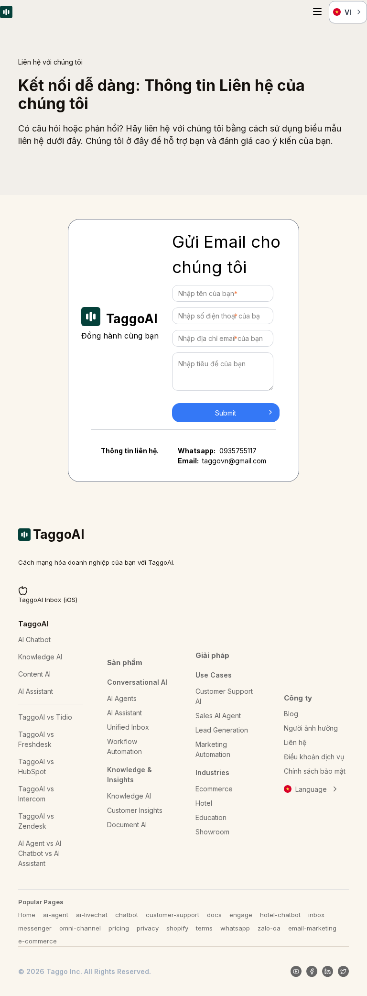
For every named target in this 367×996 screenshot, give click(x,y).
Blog (291, 714)
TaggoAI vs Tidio (45, 717)
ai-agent (55, 915)
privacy (148, 928)
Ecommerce (214, 789)
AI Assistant (35, 691)
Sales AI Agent (218, 715)
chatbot (126, 915)
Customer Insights (134, 810)
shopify (177, 928)
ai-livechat (92, 915)
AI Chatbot (34, 639)
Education (211, 817)
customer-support (172, 915)
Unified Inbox (128, 727)
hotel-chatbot (280, 915)
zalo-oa (269, 928)
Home (26, 915)
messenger (35, 928)
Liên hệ (295, 742)
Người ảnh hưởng (311, 728)
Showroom (212, 832)
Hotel (203, 803)
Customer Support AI (224, 696)
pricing (118, 928)
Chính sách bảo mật (314, 771)
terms (204, 928)
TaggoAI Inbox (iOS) (47, 599)
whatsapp (235, 928)
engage (240, 915)
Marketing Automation (212, 749)
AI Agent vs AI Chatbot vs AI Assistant (39, 853)
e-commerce (37, 941)
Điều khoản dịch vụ (314, 757)
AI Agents (122, 698)
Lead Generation (221, 730)
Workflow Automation (124, 746)
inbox (316, 915)
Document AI (127, 825)
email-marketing (312, 928)
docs (214, 915)
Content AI (34, 674)
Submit (225, 413)
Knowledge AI (40, 657)
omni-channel (80, 928)
